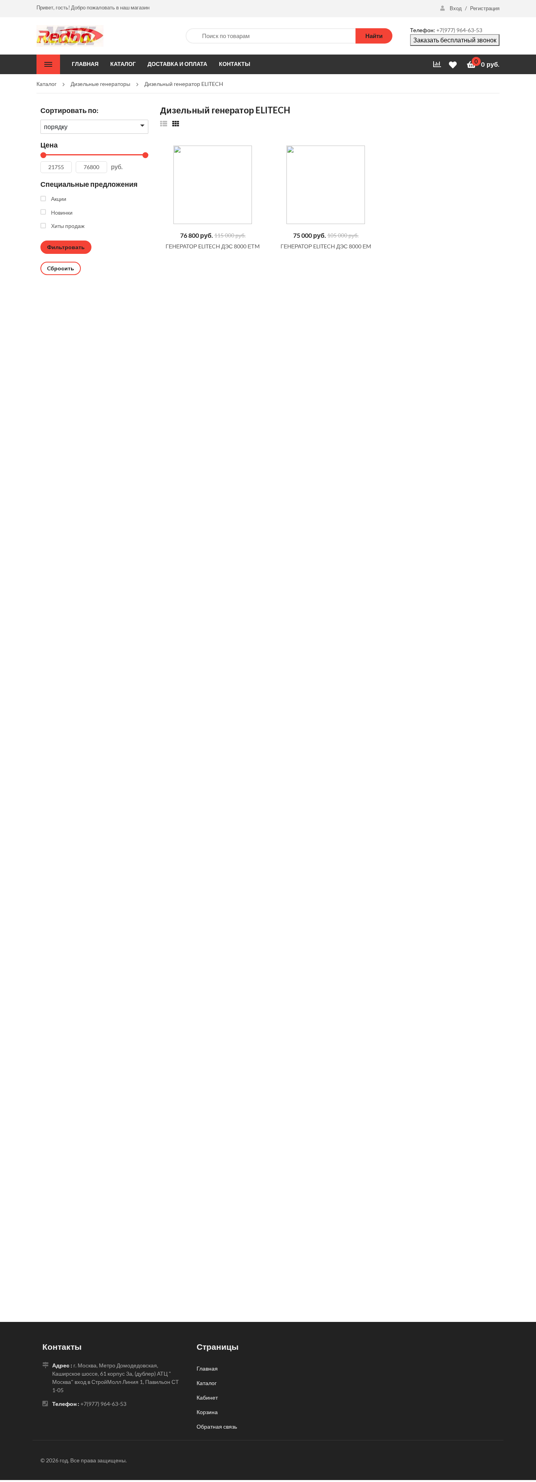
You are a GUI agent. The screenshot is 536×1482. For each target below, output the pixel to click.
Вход (455, 8)
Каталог (207, 1383)
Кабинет (207, 1397)
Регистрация (485, 8)
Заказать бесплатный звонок (454, 40)
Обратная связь (217, 1426)
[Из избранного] (163, 123)
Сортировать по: (69, 110)
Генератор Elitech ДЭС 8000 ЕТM (213, 246)
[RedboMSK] (70, 35)
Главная (207, 1368)
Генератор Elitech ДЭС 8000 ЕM (326, 246)
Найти (374, 35)
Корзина (207, 1412)
